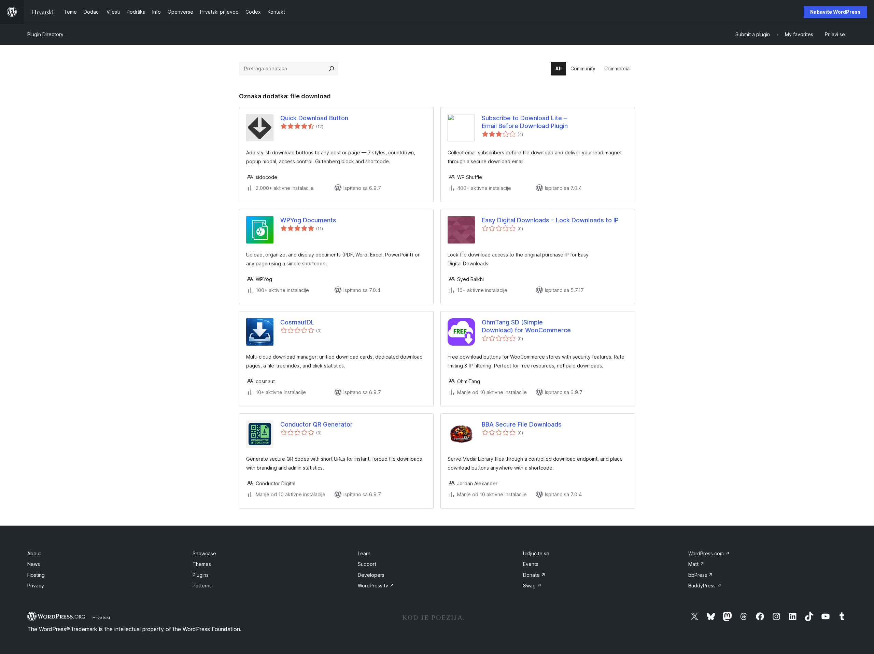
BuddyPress (704, 585)
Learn (364, 553)
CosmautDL (297, 322)
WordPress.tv (376, 585)
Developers (371, 575)
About (34, 553)
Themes (202, 564)
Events (530, 564)
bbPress (700, 575)
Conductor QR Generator (316, 424)
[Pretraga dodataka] (331, 68)
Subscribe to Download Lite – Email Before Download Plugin (525, 121)
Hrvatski (101, 617)
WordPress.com (709, 553)
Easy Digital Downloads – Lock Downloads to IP (550, 220)
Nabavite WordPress (835, 12)
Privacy (35, 585)
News (33, 564)
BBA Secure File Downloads (522, 424)
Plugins (201, 575)
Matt (696, 564)
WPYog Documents (308, 220)
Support (367, 564)
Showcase (204, 553)
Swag (532, 585)
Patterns (202, 585)
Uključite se (536, 553)
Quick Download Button (314, 118)
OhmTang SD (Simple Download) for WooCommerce (526, 326)
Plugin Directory (45, 34)
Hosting (36, 575)
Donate (534, 575)
